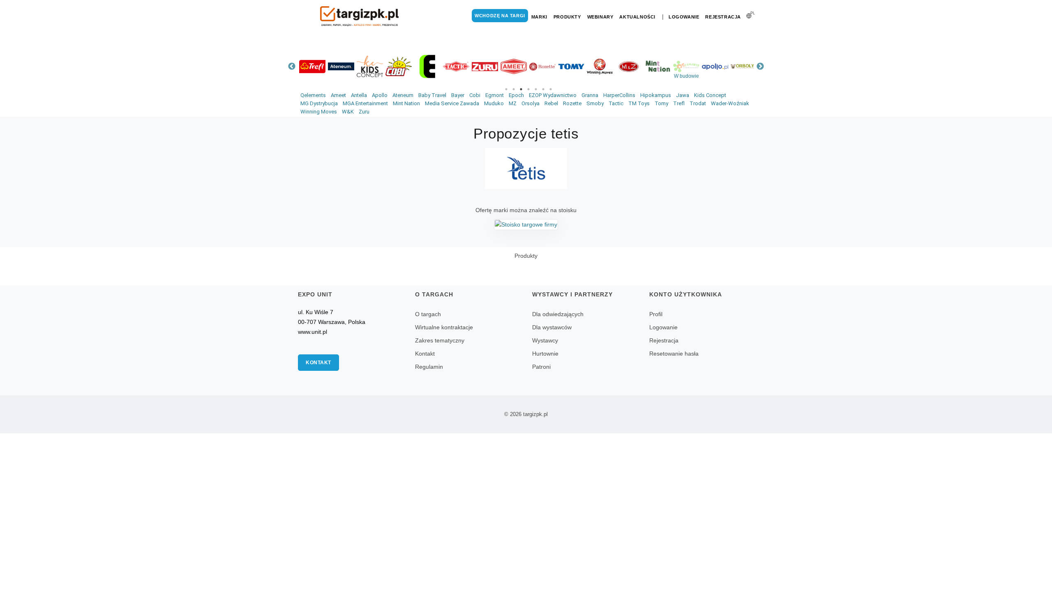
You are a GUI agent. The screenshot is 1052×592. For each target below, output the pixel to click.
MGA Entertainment (365, 103)
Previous (292, 66)
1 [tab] (506, 89)
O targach (428, 314)
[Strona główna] (359, 16)
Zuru (364, 112)
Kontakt (318, 362)
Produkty (567, 16)
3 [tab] (521, 89)
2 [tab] (514, 89)
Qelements (313, 95)
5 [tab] (536, 89)
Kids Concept (710, 95)
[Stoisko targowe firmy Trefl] (312, 66)
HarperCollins (619, 95)
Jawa (682, 95)
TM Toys (639, 103)
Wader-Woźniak (730, 103)
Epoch (516, 95)
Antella (359, 95)
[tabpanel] (312, 66)
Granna (589, 95)
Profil (655, 314)
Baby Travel (432, 95)
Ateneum (402, 95)
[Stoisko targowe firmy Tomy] (571, 66)
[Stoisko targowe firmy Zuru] (485, 66)
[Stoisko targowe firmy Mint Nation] (657, 66)
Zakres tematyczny (439, 340)
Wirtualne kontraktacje (444, 327)
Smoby (595, 103)
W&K (348, 112)
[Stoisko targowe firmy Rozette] (542, 66)
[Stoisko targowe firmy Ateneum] (341, 66)
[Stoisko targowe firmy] (526, 224)
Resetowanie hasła (674, 353)
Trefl (679, 103)
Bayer (457, 95)
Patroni (541, 366)
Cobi (474, 95)
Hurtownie (545, 353)
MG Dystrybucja (319, 103)
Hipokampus (655, 95)
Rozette (572, 103)
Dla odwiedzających (558, 314)
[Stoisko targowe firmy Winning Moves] (600, 66)
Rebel (551, 103)
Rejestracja (723, 16)
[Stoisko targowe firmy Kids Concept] (370, 66)
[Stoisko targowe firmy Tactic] (456, 66)
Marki (539, 16)
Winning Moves (318, 112)
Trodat (698, 103)
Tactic (616, 103)
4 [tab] (528, 89)
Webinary (600, 16)
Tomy (661, 103)
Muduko (494, 103)
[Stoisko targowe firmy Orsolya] (744, 66)
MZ (513, 103)
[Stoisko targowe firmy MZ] (628, 66)
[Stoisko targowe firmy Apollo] (715, 66)
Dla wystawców (552, 327)
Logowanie (684, 16)
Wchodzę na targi (500, 15)
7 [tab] (551, 89)
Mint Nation (406, 103)
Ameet (338, 95)
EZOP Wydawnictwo (553, 95)
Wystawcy (545, 340)
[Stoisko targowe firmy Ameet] (513, 66)
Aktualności (637, 16)
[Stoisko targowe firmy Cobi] (398, 66)
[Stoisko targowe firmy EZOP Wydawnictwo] (427, 66)
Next (760, 66)
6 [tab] (543, 89)
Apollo (380, 95)
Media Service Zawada (452, 103)
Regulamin (429, 366)
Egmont (494, 95)
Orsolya (530, 103)
